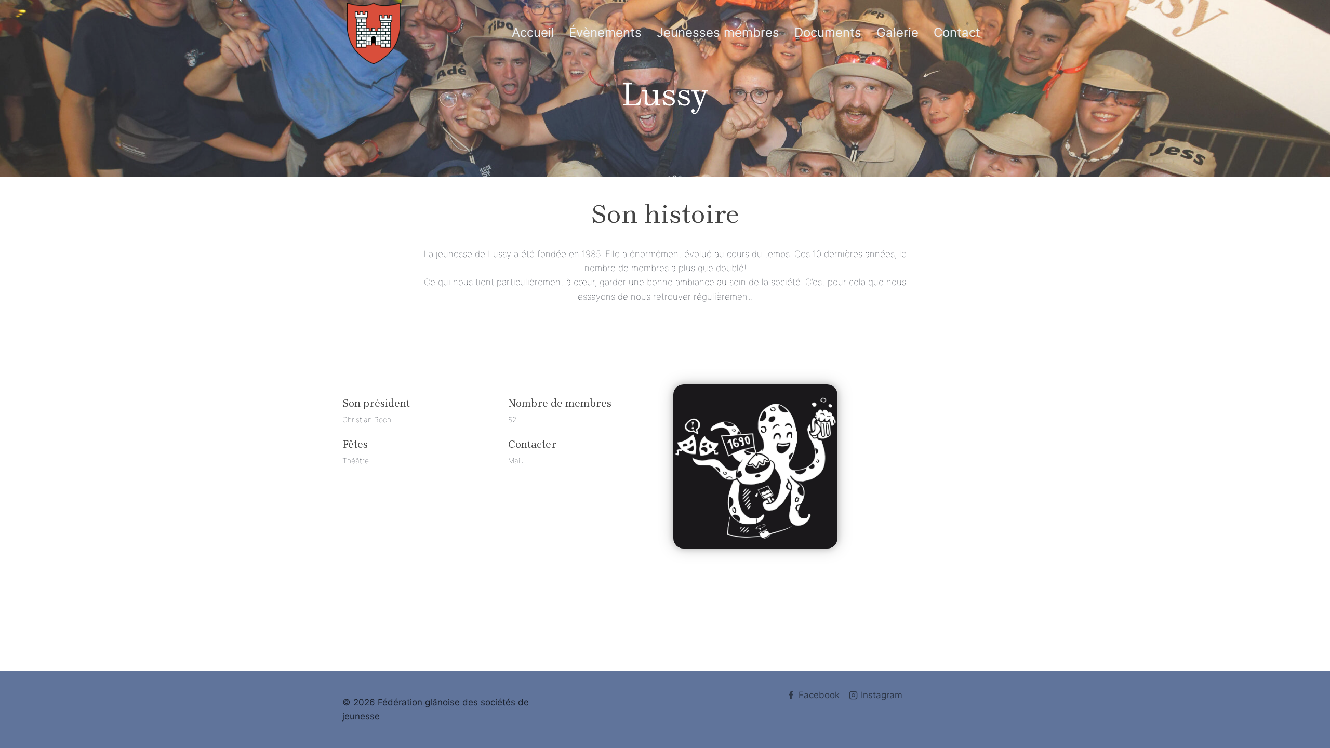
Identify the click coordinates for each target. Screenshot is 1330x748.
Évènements (605, 32)
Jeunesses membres (718, 32)
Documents (827, 32)
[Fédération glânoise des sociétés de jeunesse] (373, 33)
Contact (957, 32)
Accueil (533, 32)
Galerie (897, 32)
